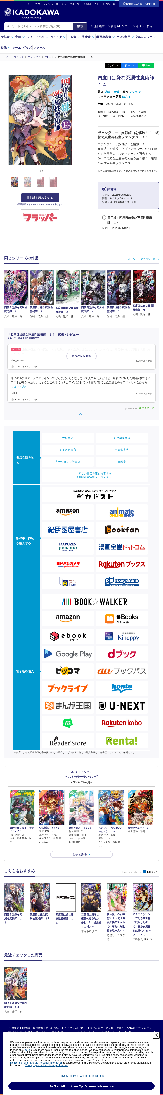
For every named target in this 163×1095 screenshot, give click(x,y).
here (27, 1050)
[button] (74, 182)
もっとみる (79, 854)
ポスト (114, 65)
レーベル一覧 (72, 4)
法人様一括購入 (115, 1027)
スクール (39, 47)
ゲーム (16, 47)
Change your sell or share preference (46, 1065)
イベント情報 (144, 26)
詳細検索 (99, 26)
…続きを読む (19, 386)
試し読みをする (42, 197)
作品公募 (110, 4)
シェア (131, 65)
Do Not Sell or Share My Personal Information (36, 1062)
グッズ (27, 47)
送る (147, 65)
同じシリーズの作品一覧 (142, 259)
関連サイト (92, 4)
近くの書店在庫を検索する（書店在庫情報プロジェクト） (95, 475)
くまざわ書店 (67, 449)
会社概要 (14, 1027)
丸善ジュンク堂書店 (67, 461)
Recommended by (132, 872)
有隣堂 (122, 461)
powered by (131, 408)
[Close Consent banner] (156, 1035)
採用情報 (38, 1027)
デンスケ (135, 92)
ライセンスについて (75, 1027)
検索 (80, 26)
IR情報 (26, 1027)
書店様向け (96, 1027)
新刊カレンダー (120, 26)
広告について (53, 1027)
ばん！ (126, 96)
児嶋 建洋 (111, 92)
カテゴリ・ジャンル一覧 (44, 4)
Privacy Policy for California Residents (82, 1075)
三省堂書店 (122, 449)
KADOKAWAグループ (139, 1027)
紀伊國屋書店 (122, 437)
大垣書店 (67, 437)
